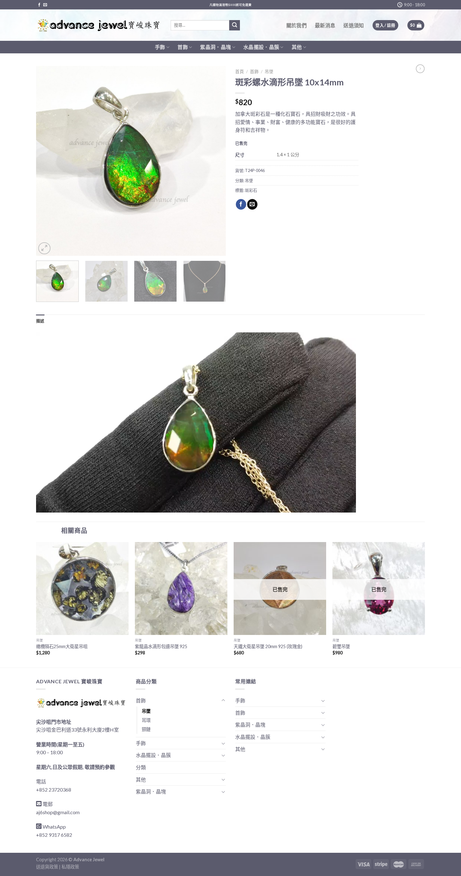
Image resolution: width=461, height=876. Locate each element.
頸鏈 (146, 729)
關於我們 (296, 25)
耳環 (146, 720)
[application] (196, 422)
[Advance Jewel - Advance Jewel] (98, 25)
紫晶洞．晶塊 (215, 47)
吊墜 (269, 71)
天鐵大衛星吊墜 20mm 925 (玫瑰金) (268, 646)
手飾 (160, 47)
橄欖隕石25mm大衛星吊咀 (61, 646)
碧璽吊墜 (341, 646)
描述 (40, 320)
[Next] (214, 161)
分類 (141, 767)
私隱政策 (70, 866)
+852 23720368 (53, 790)
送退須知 (353, 25)
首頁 (239, 71)
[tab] (40, 320)
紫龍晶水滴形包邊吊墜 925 (161, 646)
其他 (297, 47)
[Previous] (47, 161)
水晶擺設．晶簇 (261, 47)
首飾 (183, 47)
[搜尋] (234, 25)
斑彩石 (251, 190)
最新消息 (325, 25)
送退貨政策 (47, 866)
